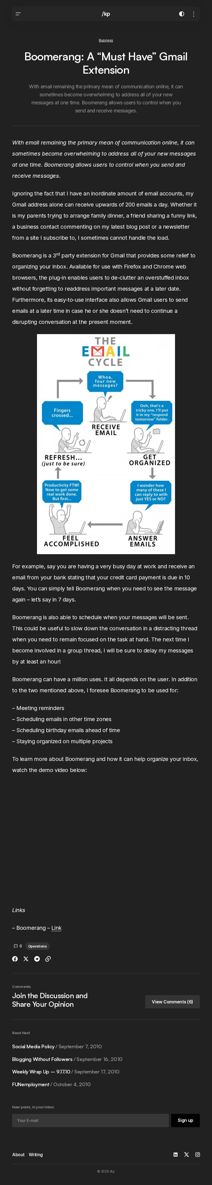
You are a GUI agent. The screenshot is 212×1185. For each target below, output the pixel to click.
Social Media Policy (57, 1046)
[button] (18, 14)
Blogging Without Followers (67, 1059)
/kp (106, 14)
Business (106, 40)
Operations (37, 946)
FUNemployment (51, 1084)
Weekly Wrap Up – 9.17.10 (66, 1072)
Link (56, 928)
